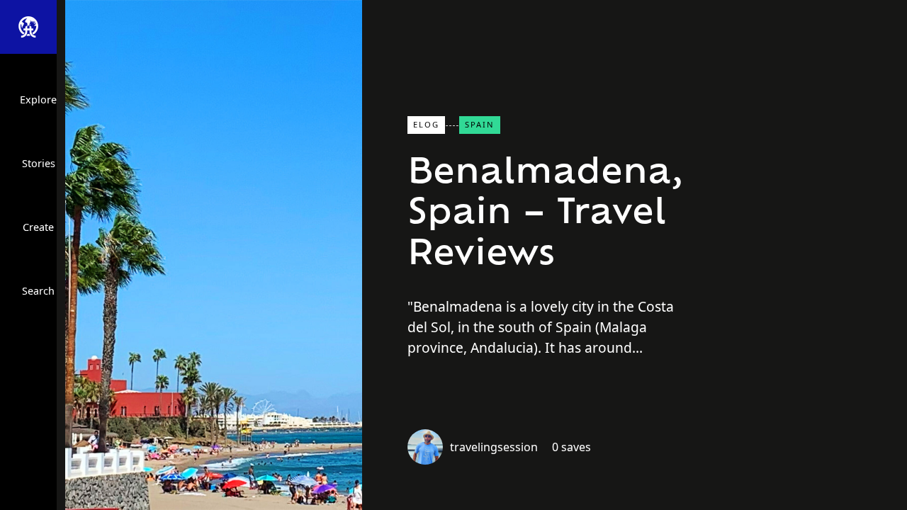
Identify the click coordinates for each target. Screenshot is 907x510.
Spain (480, 124)
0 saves (571, 447)
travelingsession (494, 447)
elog (426, 124)
